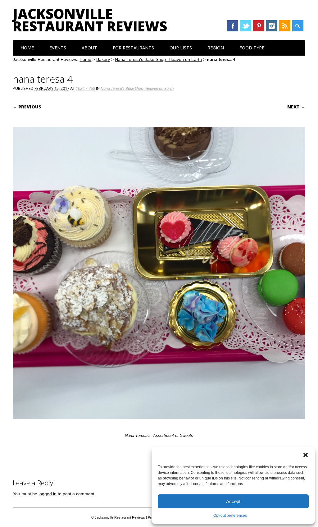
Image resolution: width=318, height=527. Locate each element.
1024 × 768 (85, 88)
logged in (48, 493)
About (89, 48)
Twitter (245, 25)
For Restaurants (133, 48)
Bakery (103, 59)
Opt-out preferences (230, 515)
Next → (296, 107)
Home (27, 48)
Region (215, 48)
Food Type (251, 48)
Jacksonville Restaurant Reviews (90, 19)
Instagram (271, 25)
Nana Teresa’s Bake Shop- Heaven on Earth (158, 59)
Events (57, 48)
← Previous (27, 107)
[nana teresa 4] (159, 425)
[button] (305, 455)
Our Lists (181, 48)
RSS (284, 25)
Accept (233, 501)
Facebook (232, 25)
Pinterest (258, 25)
